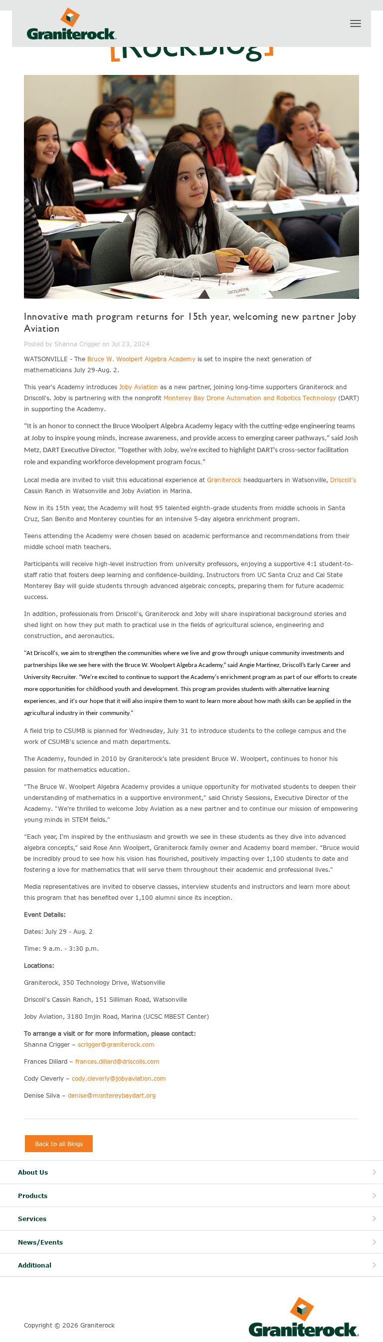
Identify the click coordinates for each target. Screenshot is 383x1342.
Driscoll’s (343, 479)
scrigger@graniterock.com (116, 1044)
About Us (33, 1172)
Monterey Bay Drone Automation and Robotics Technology (250, 397)
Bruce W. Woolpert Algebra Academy (141, 358)
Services (32, 1219)
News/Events (40, 1242)
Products (32, 1196)
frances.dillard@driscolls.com (117, 1061)
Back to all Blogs (59, 1143)
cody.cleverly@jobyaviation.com (119, 1078)
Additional (34, 1265)
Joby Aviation (138, 386)
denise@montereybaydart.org (112, 1095)
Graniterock (224, 479)
